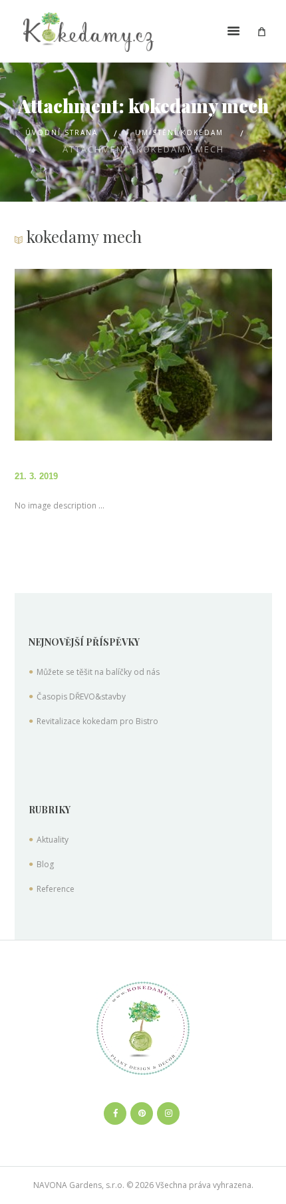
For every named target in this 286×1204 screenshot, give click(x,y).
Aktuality (53, 839)
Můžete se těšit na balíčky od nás (98, 672)
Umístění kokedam (179, 132)
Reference (55, 889)
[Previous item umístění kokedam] (79, 354)
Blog (45, 864)
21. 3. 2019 (36, 476)
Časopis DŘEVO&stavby (81, 696)
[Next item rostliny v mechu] (207, 354)
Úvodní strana (61, 132)
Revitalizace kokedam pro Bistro (97, 721)
